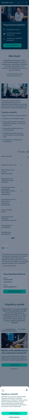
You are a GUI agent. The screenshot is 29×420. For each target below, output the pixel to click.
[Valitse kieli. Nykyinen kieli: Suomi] (27, 390)
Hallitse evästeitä (14, 417)
